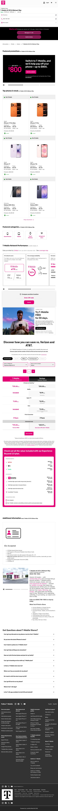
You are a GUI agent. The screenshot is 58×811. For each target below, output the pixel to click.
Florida (12, 44)
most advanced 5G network (38, 583)
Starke (18, 44)
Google (32, 591)
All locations (5, 44)
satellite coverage (37, 585)
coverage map (43, 250)
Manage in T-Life (29, 32)
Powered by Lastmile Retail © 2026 (29, 808)
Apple (40, 590)
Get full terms (28, 77)
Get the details (31, 72)
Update (29, 302)
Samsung (45, 590)
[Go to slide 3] (40, 85)
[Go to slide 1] (9, 85)
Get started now (41, 328)
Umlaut (16, 250)
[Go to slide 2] (24, 85)
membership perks (35, 579)
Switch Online (29, 37)
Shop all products (29, 220)
